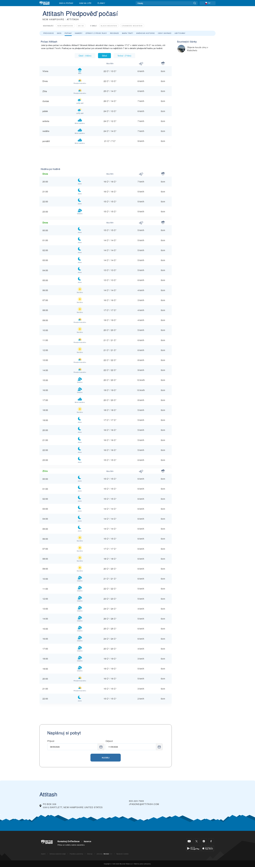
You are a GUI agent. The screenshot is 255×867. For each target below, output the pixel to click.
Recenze (114, 33)
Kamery (78, 33)
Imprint (43, 854)
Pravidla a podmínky (76, 854)
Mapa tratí (127, 33)
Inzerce (87, 841)
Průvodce (48, 33)
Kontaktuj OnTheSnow (69, 841)
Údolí (85, 55)
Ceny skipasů (164, 33)
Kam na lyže (85, 3)
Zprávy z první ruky (96, 33)
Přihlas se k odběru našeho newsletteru (71, 845)
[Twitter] (196, 841)
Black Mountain (109, 26)
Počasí (68, 33)
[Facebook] (211, 841)
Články (101, 3)
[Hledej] (195, 3)
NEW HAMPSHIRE (53, 19)
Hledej (105, 757)
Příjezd (50, 741)
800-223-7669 (136, 800)
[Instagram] (204, 841)
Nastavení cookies (122, 854)
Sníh (59, 33)
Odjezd (109, 741)
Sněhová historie (145, 33)
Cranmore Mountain (132, 26)
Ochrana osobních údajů (58, 854)
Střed (104, 55)
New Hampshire (65, 26)
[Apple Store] (207, 848)
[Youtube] (189, 841)
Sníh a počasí (66, 3)
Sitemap (89, 854)
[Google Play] (193, 848)
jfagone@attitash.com (144, 804)
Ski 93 (81, 26)
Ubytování (180, 33)
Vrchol (124, 55)
